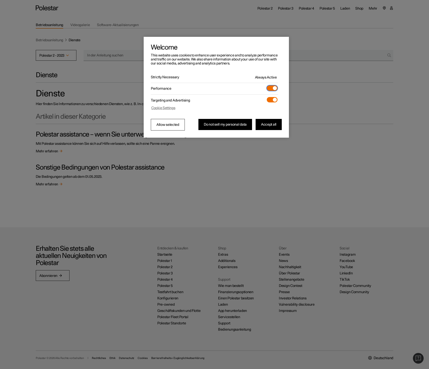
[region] (216, 87)
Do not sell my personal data (225, 124)
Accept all (268, 124)
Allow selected (167, 124)
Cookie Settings (163, 108)
